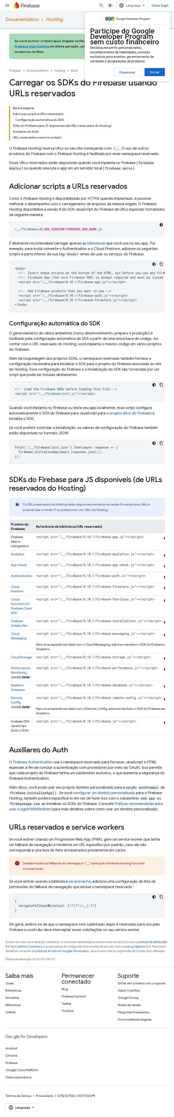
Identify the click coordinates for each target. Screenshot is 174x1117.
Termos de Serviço (18, 1096)
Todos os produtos (18, 1077)
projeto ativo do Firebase (131, 413)
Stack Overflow (129, 990)
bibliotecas (96, 243)
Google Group (128, 998)
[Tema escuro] (161, 224)
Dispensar (127, 72)
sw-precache (80, 881)
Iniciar (155, 72)
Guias (9, 983)
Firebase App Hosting (31, 46)
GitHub (10, 1012)
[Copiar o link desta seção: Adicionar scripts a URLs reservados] (131, 187)
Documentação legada (134, 1019)
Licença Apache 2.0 (137, 946)
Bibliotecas (13, 1005)
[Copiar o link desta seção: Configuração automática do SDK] (104, 324)
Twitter (66, 1004)
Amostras (12, 998)
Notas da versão (129, 1005)
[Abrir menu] (7, 5)
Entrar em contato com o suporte (141, 983)
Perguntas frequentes (133, 1012)
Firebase (15, 71)
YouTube (68, 1011)
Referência (13, 990)
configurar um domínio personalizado (104, 793)
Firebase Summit (74, 996)
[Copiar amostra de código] (161, 264)
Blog (65, 989)
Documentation (22, 19)
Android (11, 1048)
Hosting (54, 19)
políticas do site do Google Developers (62, 951)
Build (74, 71)
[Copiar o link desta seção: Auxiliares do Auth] (72, 750)
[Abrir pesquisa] (101, 5)
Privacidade (44, 1096)
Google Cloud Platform (21, 1070)
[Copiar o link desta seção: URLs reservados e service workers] (128, 827)
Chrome (11, 1056)
